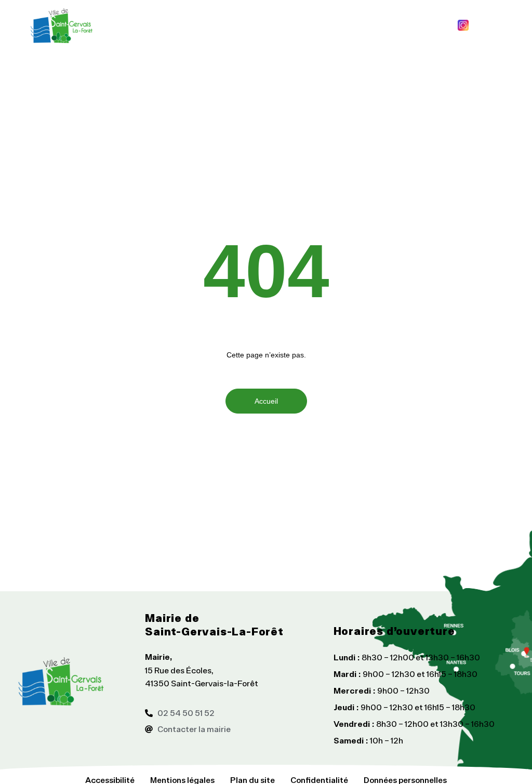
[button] (274, 25)
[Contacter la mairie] (497, 25)
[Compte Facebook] (444, 25)
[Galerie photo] (481, 25)
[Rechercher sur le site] (513, 25)
